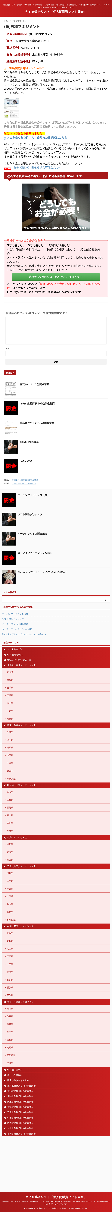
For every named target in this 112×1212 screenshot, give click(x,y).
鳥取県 (10, 933)
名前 (7, 348)
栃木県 (10, 739)
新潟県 (10, 792)
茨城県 (10, 732)
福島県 (10, 718)
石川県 (10, 823)
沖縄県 (10, 1063)
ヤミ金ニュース (15, 1069)
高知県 (10, 995)
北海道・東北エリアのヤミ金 (21, 665)
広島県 (10, 956)
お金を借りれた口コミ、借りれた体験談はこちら (37, 137)
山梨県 (10, 799)
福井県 (10, 831)
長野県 (10, 807)
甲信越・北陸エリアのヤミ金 (21, 785)
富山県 (10, 815)
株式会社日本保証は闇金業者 (25, 480)
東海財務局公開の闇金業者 (20, 1107)
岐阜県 (10, 844)
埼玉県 (10, 755)
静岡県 (10, 852)
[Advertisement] (22, 1163)
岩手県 (10, 687)
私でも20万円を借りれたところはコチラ (54, 277)
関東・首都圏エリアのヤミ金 (21, 725)
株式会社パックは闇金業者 (34, 384)
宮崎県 (10, 1047)
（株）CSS (26, 461)
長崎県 (10, 1024)
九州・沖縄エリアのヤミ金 (20, 1001)
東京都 (10, 771)
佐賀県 (10, 1016)
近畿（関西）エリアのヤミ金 (21, 866)
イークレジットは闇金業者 (32, 533)
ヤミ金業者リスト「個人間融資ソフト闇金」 (56, 11)
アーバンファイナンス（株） (34, 495)
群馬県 (10, 747)
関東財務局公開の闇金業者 (20, 1101)
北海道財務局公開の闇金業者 (21, 1085)
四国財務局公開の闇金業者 (20, 1123)
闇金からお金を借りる (18, 1080)
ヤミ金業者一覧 (15, 654)
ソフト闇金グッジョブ (30, 514)
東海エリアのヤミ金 (17, 837)
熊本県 (10, 1032)
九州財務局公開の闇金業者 (20, 1128)
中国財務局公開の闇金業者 (20, 1117)
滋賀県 (10, 873)
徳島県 (10, 972)
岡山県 (10, 948)
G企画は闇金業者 (29, 442)
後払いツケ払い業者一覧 (19, 660)
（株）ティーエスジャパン (24, 483)
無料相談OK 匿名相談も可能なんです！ (39, 167)
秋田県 (10, 703)
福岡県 (10, 1008)
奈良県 (10, 912)
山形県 (10, 711)
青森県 (10, 679)
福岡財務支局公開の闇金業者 (21, 1133)
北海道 (10, 672)
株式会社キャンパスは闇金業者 (37, 422)
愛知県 (10, 859)
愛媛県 (10, 987)
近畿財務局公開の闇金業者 (20, 1112)
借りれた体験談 (15, 1075)
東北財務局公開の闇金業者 (20, 1091)
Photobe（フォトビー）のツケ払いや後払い (42, 572)
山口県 (10, 964)
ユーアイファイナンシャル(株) (35, 552)
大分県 (10, 1039)
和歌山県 (11, 919)
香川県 (10, 979)
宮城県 (10, 695)
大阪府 (10, 896)
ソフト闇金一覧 (15, 649)
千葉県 (10, 763)
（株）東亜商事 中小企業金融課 (37, 403)
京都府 (10, 888)
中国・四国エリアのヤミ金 (20, 926)
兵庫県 (10, 904)
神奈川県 (11, 778)
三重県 (10, 880)
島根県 (10, 940)
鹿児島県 (11, 1055)
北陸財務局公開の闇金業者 (20, 1096)
